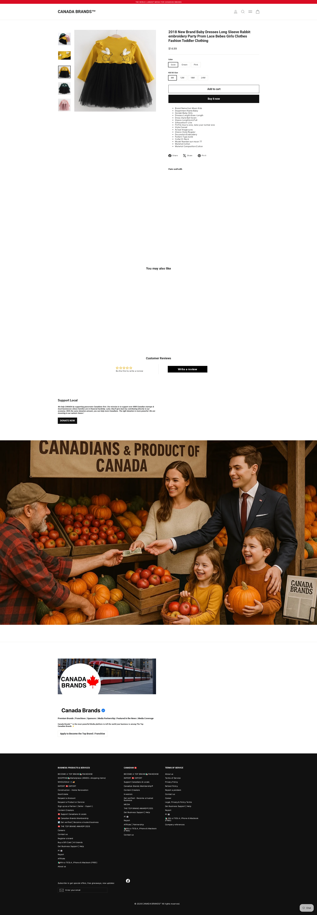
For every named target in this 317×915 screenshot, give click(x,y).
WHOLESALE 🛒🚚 (66, 782)
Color (170, 60)
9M (172, 77)
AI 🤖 (60, 850)
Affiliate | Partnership (134, 824)
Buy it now (214, 98)
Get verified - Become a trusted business (138, 799)
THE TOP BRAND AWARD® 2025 (138, 808)
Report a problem (173, 790)
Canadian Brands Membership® (138, 786)
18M (193, 77)
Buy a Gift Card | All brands (70, 842)
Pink (196, 64)
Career (168, 798)
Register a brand (65, 838)
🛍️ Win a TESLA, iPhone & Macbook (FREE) (181, 819)
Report (61, 854)
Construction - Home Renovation (73, 790)
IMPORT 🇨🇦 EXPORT (67, 786)
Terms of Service (173, 778)
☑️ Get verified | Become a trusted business (78, 822)
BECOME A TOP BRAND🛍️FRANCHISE (75, 774)
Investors (128, 794)
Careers (61, 830)
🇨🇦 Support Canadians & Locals (72, 814)
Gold (173, 64)
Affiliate (61, 858)
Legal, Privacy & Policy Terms (178, 802)
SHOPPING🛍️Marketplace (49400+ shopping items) (82, 778)
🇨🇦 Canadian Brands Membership (73, 818)
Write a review (187, 369)
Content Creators (66, 810)
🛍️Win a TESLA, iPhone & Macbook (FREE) (77, 862)
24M (203, 77)
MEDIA (127, 804)
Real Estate (63, 794)
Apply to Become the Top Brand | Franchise (82, 733)
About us (62, 866)
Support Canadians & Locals (137, 782)
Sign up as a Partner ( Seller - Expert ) (75, 806)
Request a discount (66, 798)
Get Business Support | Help (71, 846)
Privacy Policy (171, 782)
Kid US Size (173, 73)
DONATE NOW (67, 420)
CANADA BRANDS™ (77, 11)
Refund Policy (171, 786)
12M (182, 77)
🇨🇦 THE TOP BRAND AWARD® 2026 (74, 826)
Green (185, 64)
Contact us (63, 834)
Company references (175, 824)
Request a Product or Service (71, 802)
